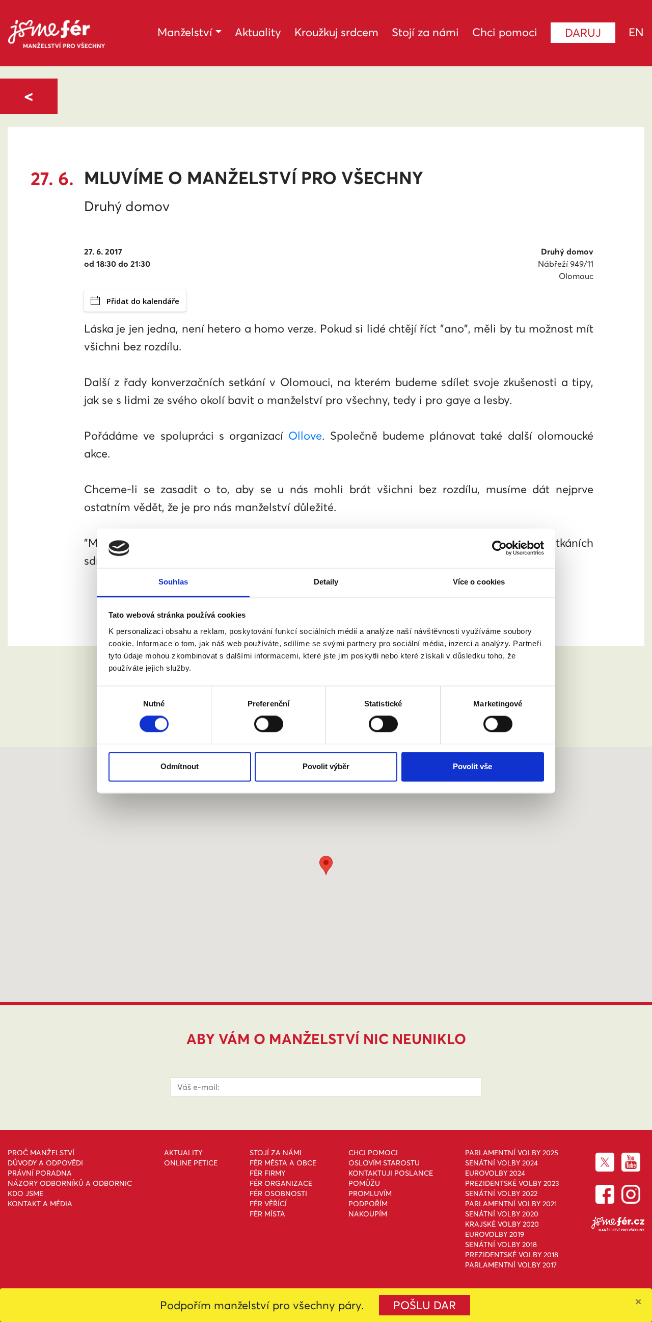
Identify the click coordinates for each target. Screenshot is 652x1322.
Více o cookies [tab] (479, 581)
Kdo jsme (25, 1193)
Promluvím (370, 1193)
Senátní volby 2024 (501, 1162)
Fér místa (267, 1213)
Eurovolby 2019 (494, 1234)
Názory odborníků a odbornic (70, 1183)
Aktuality (258, 32)
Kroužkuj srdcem (336, 32)
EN (636, 32)
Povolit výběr (326, 766)
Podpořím (368, 1203)
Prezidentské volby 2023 (512, 1183)
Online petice (191, 1162)
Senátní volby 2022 (501, 1193)
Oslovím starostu (384, 1162)
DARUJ (583, 33)
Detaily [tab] (326, 581)
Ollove (305, 435)
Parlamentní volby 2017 (511, 1264)
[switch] (268, 724)
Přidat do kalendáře (142, 301)
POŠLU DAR (424, 1305)
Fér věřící (268, 1203)
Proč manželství (41, 1152)
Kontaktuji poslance (390, 1173)
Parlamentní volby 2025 (511, 1152)
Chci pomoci (504, 32)
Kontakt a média (40, 1203)
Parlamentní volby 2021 (511, 1203)
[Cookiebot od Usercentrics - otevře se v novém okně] (499, 548)
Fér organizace (281, 1183)
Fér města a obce (283, 1162)
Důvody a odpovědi (45, 1162)
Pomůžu (364, 1183)
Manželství (184, 32)
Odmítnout (179, 766)
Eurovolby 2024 (495, 1173)
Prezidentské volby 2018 (511, 1254)
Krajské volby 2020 (502, 1224)
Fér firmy (267, 1173)
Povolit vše (472, 766)
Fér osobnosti (278, 1193)
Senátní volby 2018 (501, 1244)
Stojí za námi (425, 32)
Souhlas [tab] (173, 581)
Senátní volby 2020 (501, 1213)
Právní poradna (40, 1173)
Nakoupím (367, 1213)
